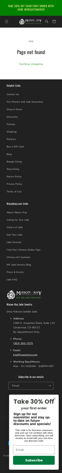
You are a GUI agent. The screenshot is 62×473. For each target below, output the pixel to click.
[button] (6, 21)
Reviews (11, 139)
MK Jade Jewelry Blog (19, 264)
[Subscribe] (49, 386)
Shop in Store (14, 109)
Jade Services (14, 242)
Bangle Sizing (14, 161)
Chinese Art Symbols (18, 257)
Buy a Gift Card (15, 146)
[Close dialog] (54, 399)
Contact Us (13, 94)
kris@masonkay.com (25, 354)
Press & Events (15, 272)
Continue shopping (31, 64)
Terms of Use (14, 191)
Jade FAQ (12, 279)
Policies (11, 124)
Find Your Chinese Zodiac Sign (24, 249)
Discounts (12, 116)
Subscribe (34, 460)
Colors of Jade (15, 227)
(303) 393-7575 (23, 343)
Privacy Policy (14, 184)
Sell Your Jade (14, 234)
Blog (9, 154)
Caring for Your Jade (18, 219)
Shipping (12, 131)
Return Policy (14, 176)
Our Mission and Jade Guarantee (25, 101)
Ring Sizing (13, 169)
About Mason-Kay (17, 212)
